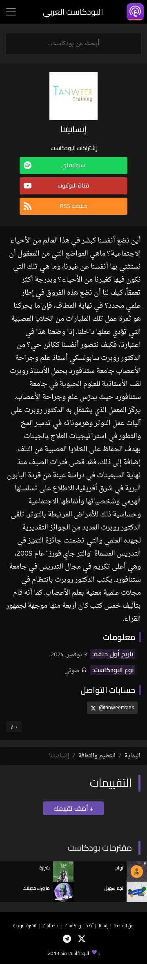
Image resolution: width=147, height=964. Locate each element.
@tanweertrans (116, 707)
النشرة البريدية (25, 925)
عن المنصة (124, 925)
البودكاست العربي (73, 11)
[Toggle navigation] (11, 12)
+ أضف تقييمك (73, 808)
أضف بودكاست (79, 925)
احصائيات (51, 925)
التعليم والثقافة (97, 755)
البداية (132, 755)
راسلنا (104, 925)
